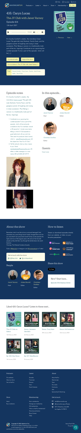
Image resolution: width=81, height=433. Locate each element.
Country (31, 71)
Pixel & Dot (72, 423)
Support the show (27, 59)
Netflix (14, 73)
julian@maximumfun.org (23, 139)
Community (54, 387)
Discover (31, 382)
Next (69, 37)
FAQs (30, 415)
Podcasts (29, 5)
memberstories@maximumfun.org (20, 149)
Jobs (53, 389)
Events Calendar (33, 387)
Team (53, 382)
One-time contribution (34, 411)
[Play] (8, 32)
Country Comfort (16, 71)
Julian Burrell (65, 113)
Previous (60, 37)
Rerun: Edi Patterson (67, 329)
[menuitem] (29, 6)
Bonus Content (32, 413)
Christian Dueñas (49, 137)
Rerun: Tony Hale (48, 329)
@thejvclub (14, 248)
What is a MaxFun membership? (37, 408)
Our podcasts (9, 377)
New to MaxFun (10, 382)
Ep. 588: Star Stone (12, 356)
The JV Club (20, 73)
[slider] (18, 32)
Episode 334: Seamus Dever (61, 283)
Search (74, 2)
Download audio (13, 59)
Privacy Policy (71, 426)
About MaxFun (55, 377)
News (30, 384)
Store (52, 5)
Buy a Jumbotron (10, 403)
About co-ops (55, 380)
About (45, 5)
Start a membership (34, 401)
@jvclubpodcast (32, 248)
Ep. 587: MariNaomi (31, 356)
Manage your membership (35, 403)
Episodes (31, 377)
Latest (37, 5)
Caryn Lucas (25, 71)
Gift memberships (33, 406)
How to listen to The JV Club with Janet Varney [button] (22, 64)
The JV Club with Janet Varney (24, 18)
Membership (62, 5)
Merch (7, 401)
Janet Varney (37, 71)
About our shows (10, 380)
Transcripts (32, 380)
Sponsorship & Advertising (58, 392)
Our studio (54, 384)
